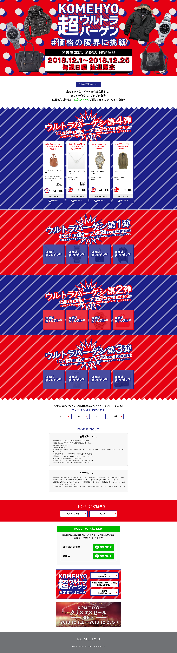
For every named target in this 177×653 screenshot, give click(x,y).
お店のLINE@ (81, 99)
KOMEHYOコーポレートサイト (80, 477)
